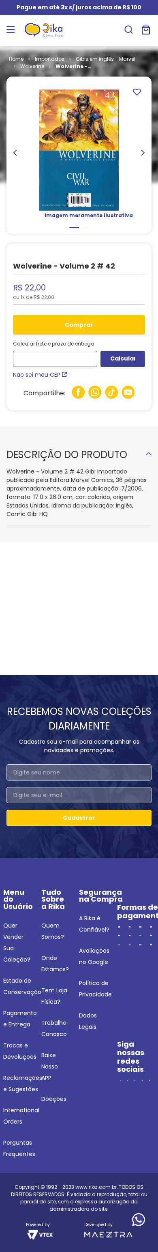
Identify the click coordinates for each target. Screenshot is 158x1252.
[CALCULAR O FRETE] (122, 359)
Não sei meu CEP (36, 375)
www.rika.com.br (96, 1187)
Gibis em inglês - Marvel (105, 58)
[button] (128, 30)
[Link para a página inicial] (16, 59)
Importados (49, 58)
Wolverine (32, 66)
